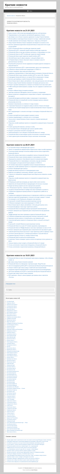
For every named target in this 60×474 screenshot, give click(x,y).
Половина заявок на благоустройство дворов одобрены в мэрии (21, 450)
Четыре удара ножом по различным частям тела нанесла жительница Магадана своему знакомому (29, 439)
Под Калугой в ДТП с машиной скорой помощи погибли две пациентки (27, 50)
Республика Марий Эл (12, 383)
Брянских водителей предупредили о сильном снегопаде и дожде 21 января (29, 197)
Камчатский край (10, 327)
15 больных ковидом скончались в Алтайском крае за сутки (20, 453)
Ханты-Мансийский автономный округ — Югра (17, 422)
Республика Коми (11, 380)
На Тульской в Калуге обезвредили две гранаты (21, 147)
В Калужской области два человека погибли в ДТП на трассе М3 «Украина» (28, 75)
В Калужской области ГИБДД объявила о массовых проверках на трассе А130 (29, 228)
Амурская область (11, 303)
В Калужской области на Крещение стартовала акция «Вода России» (27, 264)
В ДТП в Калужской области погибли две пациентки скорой (24, 48)
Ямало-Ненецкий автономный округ (15, 430)
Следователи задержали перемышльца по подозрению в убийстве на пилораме (30, 195)
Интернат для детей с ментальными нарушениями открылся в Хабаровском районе (25, 452)
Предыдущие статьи (10, 283)
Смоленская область (11, 407)
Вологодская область (11, 313)
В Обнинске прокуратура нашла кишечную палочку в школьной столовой (28, 216)
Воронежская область (12, 315)
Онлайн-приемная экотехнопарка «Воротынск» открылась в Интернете (27, 41)
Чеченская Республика (12, 425)
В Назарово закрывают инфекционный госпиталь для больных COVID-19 (23, 458)
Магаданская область (12, 345)
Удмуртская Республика (12, 418)
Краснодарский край (11, 335)
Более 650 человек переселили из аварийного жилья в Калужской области (28, 155)
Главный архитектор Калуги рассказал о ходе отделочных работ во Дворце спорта (30, 231)
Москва (8, 346)
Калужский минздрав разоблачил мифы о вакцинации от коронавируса (27, 98)
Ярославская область (12, 431)
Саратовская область (11, 400)
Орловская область (11, 360)
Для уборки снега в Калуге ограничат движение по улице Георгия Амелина (28, 37)
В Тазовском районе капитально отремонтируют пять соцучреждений (22, 446)
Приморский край (11, 365)
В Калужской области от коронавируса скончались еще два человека (27, 161)
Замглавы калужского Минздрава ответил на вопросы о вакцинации (27, 92)
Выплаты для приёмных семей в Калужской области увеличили (25, 79)
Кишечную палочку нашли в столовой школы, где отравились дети (26, 218)
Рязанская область (11, 396)
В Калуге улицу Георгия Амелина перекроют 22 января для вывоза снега (28, 83)
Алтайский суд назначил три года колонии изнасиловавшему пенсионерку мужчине (25, 443)
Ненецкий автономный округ (13, 351)
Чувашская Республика (12, 427)
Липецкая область (11, 343)
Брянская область (11, 309)
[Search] (7, 290)
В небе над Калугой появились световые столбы (21, 127)
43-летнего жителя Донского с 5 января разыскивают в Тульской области (28, 233)
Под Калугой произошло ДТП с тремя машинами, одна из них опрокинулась (29, 67)
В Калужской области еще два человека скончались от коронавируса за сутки (29, 52)
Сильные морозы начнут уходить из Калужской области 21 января (26, 243)
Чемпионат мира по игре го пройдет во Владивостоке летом (20, 456)
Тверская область (11, 411)
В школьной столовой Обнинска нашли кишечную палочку (24, 224)
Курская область (10, 340)
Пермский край (10, 363)
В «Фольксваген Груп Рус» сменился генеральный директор (24, 187)
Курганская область (11, 338)
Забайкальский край (11, 318)
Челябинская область (12, 424)
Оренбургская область (12, 359)
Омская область (10, 357)
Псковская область (11, 366)
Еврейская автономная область (14, 317)
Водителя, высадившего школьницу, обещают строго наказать (25, 172)
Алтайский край (10, 301)
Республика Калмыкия (12, 377)
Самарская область (11, 397)
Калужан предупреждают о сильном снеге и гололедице (23, 117)
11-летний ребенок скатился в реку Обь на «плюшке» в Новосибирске (22, 449)
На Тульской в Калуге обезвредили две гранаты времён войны (25, 129)
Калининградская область (12, 324)
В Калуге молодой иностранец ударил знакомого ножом (23, 115)
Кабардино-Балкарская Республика (15, 323)
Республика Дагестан (11, 374)
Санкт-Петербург (10, 399)
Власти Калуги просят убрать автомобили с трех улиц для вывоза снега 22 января (30, 81)
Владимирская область (12, 310)
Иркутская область (11, 321)
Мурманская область (11, 349)
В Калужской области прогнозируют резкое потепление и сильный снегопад (29, 134)
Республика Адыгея (11, 368)
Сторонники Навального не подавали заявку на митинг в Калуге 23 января (28, 106)
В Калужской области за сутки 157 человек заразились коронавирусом (27, 226)
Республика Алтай (11, 369)
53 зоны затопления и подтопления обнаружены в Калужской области (27, 245)
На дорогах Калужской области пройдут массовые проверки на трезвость (28, 189)
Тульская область (11, 414)
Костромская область (11, 334)
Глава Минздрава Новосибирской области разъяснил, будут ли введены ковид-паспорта (26, 455)
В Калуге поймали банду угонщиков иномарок (20, 90)
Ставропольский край (11, 408)
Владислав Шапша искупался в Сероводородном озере (23, 170)
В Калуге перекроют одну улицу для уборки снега (21, 71)
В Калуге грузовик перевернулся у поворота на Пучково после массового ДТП (29, 85)
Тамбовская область (11, 410)
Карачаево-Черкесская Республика (14, 329)
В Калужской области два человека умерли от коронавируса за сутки (27, 157)
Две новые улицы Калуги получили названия (20, 262)
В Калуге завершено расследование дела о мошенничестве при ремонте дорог (30, 230)
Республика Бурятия (11, 373)
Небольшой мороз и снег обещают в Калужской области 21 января (26, 132)
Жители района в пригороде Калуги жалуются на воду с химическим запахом (29, 39)
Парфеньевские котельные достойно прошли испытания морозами (22, 447)
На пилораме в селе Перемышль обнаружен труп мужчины (24, 199)
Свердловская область (12, 404)
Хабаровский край (11, 421)
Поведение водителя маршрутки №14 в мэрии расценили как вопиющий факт (29, 269)
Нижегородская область (12, 352)
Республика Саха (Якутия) (13, 386)
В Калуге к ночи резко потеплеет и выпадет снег (21, 130)
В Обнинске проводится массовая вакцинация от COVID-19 (24, 203)
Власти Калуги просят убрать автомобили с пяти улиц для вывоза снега (27, 205)
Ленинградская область (12, 341)
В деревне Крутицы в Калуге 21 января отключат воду (23, 235)
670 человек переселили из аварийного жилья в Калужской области (26, 165)
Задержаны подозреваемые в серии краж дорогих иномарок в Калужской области (30, 73)
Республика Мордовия (12, 385)
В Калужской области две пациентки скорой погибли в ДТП (24, 56)
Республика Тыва (11, 391)
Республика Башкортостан (13, 371)
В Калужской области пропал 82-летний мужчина (21, 237)
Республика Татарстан (12, 390)
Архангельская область (12, 304)
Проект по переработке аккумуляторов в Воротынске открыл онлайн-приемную (30, 149)
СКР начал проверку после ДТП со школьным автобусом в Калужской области (29, 271)
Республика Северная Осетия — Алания (16, 388)
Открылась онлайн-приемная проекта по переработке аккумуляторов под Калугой (30, 166)
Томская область (10, 413)
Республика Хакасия (11, 393)
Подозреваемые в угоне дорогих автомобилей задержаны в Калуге (26, 35)
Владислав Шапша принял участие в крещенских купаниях (24, 186)
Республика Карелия (11, 379)
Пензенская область (11, 362)
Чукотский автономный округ (13, 428)
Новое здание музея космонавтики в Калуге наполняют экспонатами (27, 136)
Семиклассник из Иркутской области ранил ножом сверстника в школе (22, 460)
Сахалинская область (12, 402)
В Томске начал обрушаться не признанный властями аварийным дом (22, 461)
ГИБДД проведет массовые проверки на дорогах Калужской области (27, 214)
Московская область (11, 348)
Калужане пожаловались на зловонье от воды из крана (23, 104)
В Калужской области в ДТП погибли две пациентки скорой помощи (26, 54)
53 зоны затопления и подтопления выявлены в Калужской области (26, 247)
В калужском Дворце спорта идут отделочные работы (22, 207)
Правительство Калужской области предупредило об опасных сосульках (28, 184)
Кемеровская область (12, 331)
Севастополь (10, 405)
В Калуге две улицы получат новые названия (20, 273)
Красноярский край (11, 337)
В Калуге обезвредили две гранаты (18, 168)
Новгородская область (12, 354)
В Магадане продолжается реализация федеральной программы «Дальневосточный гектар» (27, 441)
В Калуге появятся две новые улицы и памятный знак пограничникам (27, 267)
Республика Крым (11, 382)
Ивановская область (11, 320)
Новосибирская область (12, 355)
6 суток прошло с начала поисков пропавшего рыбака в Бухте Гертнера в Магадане (25, 444)
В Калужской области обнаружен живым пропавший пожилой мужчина (27, 209)
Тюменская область (11, 416)
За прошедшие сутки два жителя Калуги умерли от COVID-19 (24, 163)
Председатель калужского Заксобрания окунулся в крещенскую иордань (28, 159)
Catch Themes (34, 470)
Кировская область (11, 332)
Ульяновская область (11, 419)
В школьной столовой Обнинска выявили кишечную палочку (24, 201)
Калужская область (11, 326)
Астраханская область (12, 306)
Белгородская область (12, 307)
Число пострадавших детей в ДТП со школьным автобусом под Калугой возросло (30, 266)
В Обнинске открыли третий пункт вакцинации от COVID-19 (24, 69)
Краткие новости (16, 5)
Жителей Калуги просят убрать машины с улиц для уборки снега (25, 58)
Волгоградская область (12, 312)
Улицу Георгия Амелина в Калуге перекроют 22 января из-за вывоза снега (28, 42)
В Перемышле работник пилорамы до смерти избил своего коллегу (26, 182)
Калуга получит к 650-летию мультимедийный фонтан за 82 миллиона (27, 33)
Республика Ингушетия (12, 376)
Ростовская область (11, 394)
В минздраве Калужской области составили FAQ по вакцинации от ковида (28, 77)
